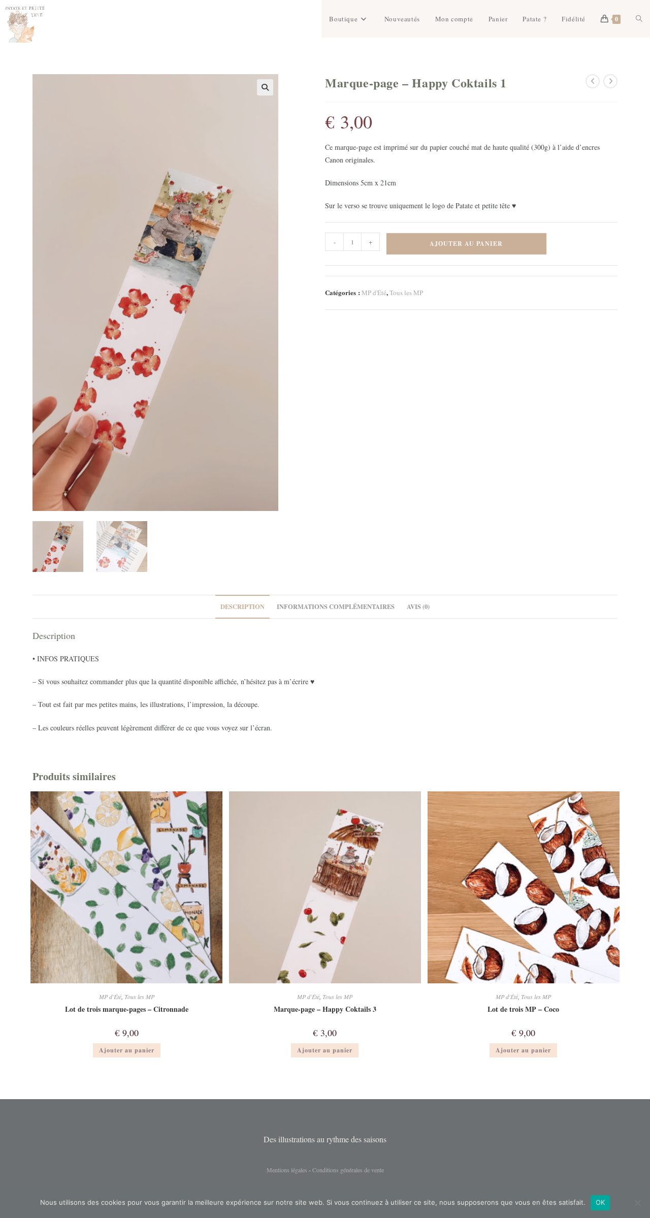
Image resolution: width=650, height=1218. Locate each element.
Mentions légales (287, 1170)
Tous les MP (406, 292)
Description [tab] (242, 606)
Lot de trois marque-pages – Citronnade (126, 1009)
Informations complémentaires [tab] (336, 606)
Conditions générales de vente (348, 1170)
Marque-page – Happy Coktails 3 (325, 1009)
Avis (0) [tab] (418, 606)
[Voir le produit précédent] (593, 81)
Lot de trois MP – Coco (523, 1009)
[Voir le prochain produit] (610, 81)
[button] (265, 87)
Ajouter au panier (466, 243)
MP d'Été (374, 292)
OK (600, 1202)
